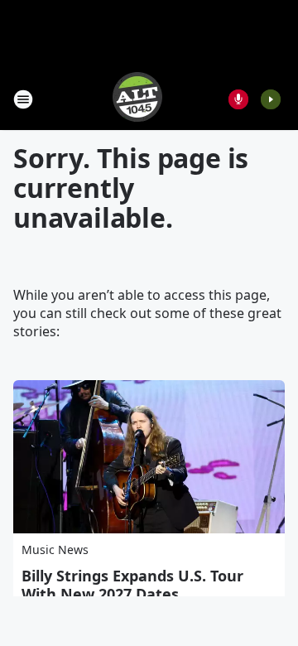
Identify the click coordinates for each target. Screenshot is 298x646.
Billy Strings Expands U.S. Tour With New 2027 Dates (132, 584)
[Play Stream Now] (271, 99)
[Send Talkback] (238, 99)
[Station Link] (137, 99)
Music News (55, 549)
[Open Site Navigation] (23, 99)
